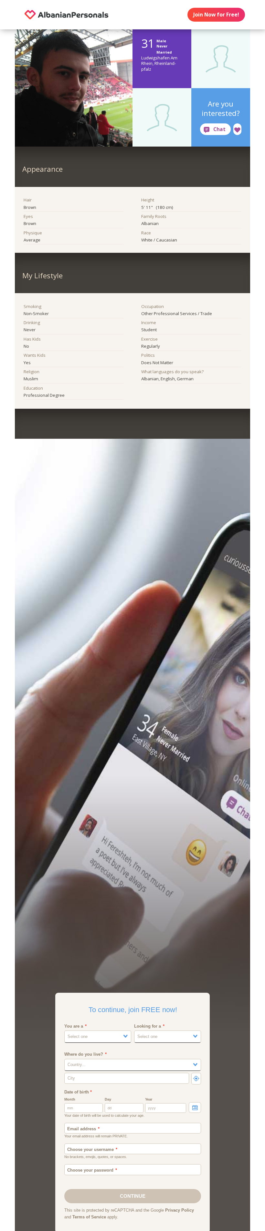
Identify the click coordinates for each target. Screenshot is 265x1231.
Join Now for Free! (216, 14)
